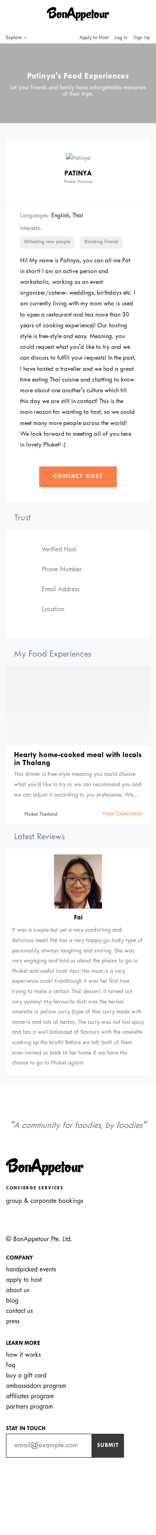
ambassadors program (36, 1386)
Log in (120, 37)
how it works (23, 1355)
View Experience (122, 814)
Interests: (31, 228)
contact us (19, 1311)
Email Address (61, 589)
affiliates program (30, 1396)
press (13, 1321)
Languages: (35, 215)
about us (17, 1290)
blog (12, 1301)
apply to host (24, 1280)
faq (10, 1365)
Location (53, 609)
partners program (29, 1407)
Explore (14, 37)
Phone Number (62, 570)
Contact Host (78, 476)
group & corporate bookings (44, 1201)
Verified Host (59, 550)
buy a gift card (26, 1376)
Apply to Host (93, 37)
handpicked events (31, 1270)
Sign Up (141, 37)
